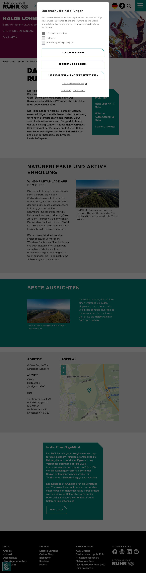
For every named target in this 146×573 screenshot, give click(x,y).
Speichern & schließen (73, 64)
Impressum (66, 91)
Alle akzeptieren (73, 53)
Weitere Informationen (73, 84)
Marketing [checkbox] (50, 38)
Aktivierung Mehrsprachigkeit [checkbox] (60, 43)
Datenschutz (79, 91)
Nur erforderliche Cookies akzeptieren (73, 75)
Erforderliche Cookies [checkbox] (56, 33)
